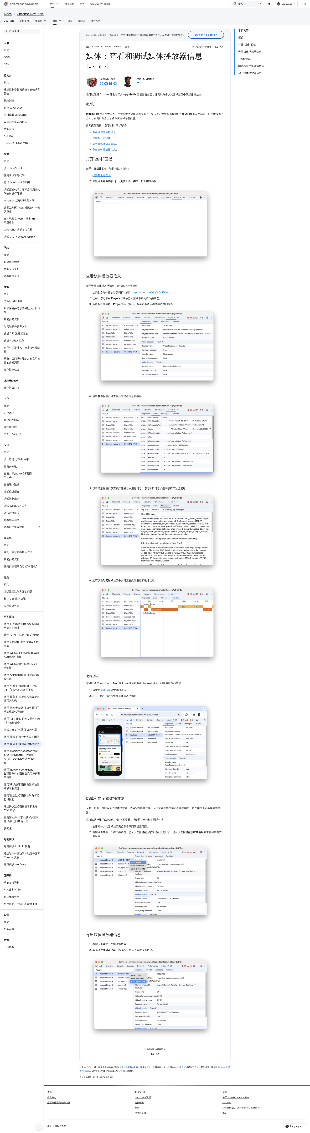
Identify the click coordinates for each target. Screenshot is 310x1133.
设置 (70, 20)
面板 (55, 20)
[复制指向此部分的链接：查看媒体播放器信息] (124, 276)
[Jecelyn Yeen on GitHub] (106, 84)
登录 (303, 3)
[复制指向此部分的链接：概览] (97, 104)
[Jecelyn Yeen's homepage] (115, 84)
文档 (52, 3)
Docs (8, 14)
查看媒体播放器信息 (104, 132)
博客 (82, 3)
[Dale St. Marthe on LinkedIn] (137, 84)
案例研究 (69, 3)
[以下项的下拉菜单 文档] (58, 4)
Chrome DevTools (30, 14)
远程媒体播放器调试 (104, 143)
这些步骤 (105, 690)
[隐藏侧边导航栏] (39, 1127)
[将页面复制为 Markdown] (100, 66)
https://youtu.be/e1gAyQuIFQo (150, 292)
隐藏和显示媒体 (102, 138)
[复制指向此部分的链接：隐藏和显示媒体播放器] (128, 799)
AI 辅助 (38, 20)
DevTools (9, 20)
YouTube (226, 1102)
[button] (21, 57)
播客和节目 (140, 1112)
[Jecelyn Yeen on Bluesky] (110, 84)
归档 (137, 1107)
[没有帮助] (221, 46)
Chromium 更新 (143, 1097)
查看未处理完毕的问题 (58, 1102)
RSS (224, 1112)
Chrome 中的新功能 (100, 3)
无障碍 (81, 20)
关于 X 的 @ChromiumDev (235, 1097)
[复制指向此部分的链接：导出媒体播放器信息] (124, 935)
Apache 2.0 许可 (180, 1067)
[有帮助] (216, 46)
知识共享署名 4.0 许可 (129, 1067)
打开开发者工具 (102, 175)
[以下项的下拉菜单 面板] (61, 21)
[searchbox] (22, 31)
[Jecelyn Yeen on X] (101, 84)
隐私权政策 (60, 1126)
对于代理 (95, 20)
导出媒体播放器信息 (104, 149)
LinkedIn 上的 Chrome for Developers (241, 1107)
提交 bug (51, 1097)
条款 (49, 1126)
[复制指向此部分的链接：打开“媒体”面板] (115, 159)
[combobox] (247, 4)
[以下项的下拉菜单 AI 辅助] (46, 21)
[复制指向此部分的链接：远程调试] (102, 676)
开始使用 (24, 20)
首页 (88, 46)
